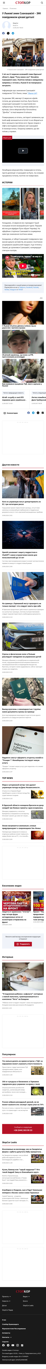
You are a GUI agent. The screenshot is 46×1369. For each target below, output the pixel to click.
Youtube (35, 287)
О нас (4, 1320)
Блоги (25, 1301)
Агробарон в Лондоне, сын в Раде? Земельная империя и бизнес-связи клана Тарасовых (22, 1191)
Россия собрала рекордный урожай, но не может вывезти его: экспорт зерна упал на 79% (23, 1103)
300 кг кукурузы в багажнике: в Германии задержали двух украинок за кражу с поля (21, 1083)
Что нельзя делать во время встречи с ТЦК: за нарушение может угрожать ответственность (22, 1062)
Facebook (29, 287)
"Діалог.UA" (32, 93)
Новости (5, 1301)
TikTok (20, 290)
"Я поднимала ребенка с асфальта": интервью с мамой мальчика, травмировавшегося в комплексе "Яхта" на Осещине (22, 997)
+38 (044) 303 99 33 (23, 1130)
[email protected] (21, 1360)
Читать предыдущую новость (13, 393)
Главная (5, 8)
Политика (13, 8)
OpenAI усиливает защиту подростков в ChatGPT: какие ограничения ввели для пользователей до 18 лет (19, 555)
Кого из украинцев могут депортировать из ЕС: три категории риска (21, 503)
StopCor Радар (7, 1310)
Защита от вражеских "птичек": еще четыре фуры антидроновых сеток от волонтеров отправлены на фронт (16, 917)
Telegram (22, 287)
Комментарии (12, 413)
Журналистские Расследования (14, 1329)
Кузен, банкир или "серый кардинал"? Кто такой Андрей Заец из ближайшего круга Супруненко (21, 1172)
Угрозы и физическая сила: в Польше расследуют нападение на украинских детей (21, 655)
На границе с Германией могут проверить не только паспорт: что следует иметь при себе (21, 604)
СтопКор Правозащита (10, 1324)
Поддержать (25, 944)
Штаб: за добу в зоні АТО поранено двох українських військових (14, 400)
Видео (25, 1296)
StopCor (15, 23)
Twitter (6, 290)
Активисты (6, 1333)
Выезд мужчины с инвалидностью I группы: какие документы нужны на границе (21, 710)
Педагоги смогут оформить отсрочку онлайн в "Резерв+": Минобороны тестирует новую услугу (22, 760)
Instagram (13, 290)
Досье (4, 1305)
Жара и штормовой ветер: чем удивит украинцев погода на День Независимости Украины (21, 788)
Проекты (5, 1296)
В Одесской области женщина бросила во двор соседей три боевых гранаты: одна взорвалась (23, 806)
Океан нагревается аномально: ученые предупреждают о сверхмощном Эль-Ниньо (21, 827)
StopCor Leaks (9, 1142)
